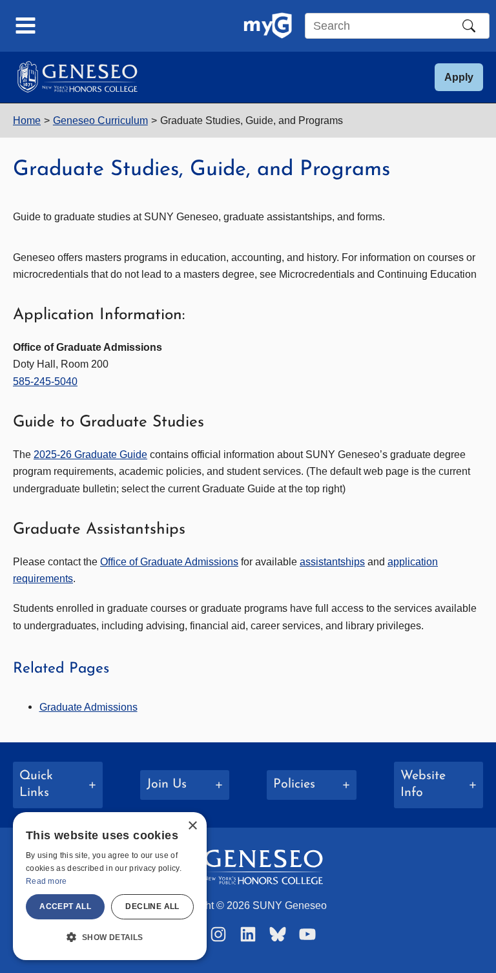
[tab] (58, 785)
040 (69, 381)
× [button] (192, 826)
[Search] (469, 26)
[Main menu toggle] (25, 25)
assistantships (332, 561)
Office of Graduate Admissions (169, 561)
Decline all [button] (152, 906)
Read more (46, 881)
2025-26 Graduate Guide (90, 454)
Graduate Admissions (88, 707)
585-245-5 (36, 381)
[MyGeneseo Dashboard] (267, 26)
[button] (459, 77)
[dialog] (110, 886)
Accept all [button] (65, 906)
